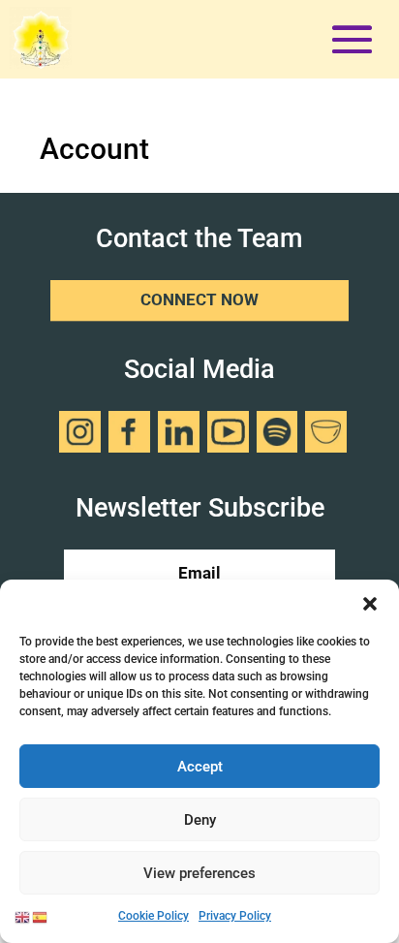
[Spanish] (40, 916)
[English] (23, 916)
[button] (370, 603)
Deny (200, 820)
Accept (200, 766)
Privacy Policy (235, 916)
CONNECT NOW (199, 300)
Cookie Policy (153, 916)
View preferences (199, 873)
